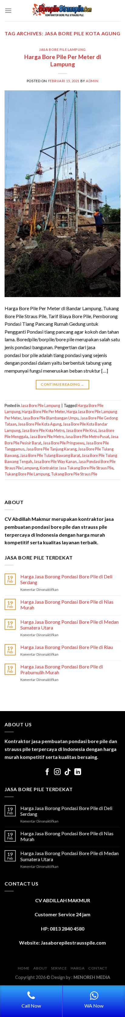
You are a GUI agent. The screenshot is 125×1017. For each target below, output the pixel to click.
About (40, 968)
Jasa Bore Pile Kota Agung (39, 424)
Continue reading (62, 384)
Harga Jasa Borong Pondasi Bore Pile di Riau (66, 647)
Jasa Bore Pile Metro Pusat (87, 436)
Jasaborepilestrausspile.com (73, 942)
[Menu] (8, 10)
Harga (78, 968)
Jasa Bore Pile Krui (81, 430)
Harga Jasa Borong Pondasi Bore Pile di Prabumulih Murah (61, 669)
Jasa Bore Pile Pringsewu (63, 442)
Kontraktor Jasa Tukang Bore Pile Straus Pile (76, 467)
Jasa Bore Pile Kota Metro (43, 430)
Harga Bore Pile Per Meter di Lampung (62, 60)
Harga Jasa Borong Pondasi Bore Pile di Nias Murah (66, 604)
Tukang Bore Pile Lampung (27, 474)
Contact (97, 968)
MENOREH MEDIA (91, 977)
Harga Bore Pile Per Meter (43, 411)
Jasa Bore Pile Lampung (62, 49)
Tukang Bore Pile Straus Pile (74, 474)
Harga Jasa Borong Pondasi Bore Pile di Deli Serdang (66, 579)
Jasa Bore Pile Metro (47, 436)
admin (92, 81)
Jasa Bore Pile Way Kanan (55, 461)
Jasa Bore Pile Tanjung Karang (51, 449)
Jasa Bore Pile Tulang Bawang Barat (50, 455)
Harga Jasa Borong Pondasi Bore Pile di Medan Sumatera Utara (69, 624)
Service (59, 968)
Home (24, 968)
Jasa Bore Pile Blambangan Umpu (50, 418)
